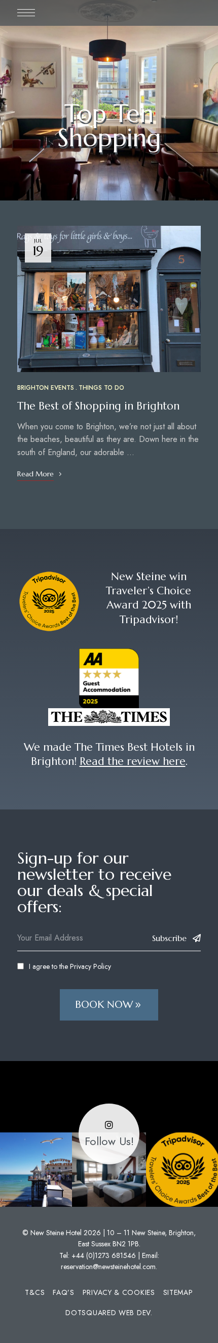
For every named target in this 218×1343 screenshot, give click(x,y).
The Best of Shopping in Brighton (98, 406)
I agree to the (70, 966)
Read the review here (133, 761)
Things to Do (101, 387)
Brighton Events (45, 387)
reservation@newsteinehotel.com (108, 1266)
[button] (109, 1005)
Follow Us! (109, 1141)
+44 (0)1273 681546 (103, 1255)
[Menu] (26, 12)
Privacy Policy (90, 966)
